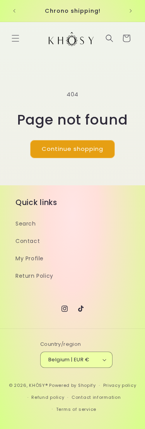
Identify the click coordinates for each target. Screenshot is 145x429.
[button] (15, 38)
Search (25, 223)
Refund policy (47, 397)
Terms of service (76, 409)
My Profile (29, 258)
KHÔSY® (38, 385)
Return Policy (34, 276)
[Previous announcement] (14, 10)
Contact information (96, 397)
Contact (27, 241)
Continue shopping (72, 149)
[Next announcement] (130, 10)
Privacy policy (119, 385)
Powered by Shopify (72, 385)
